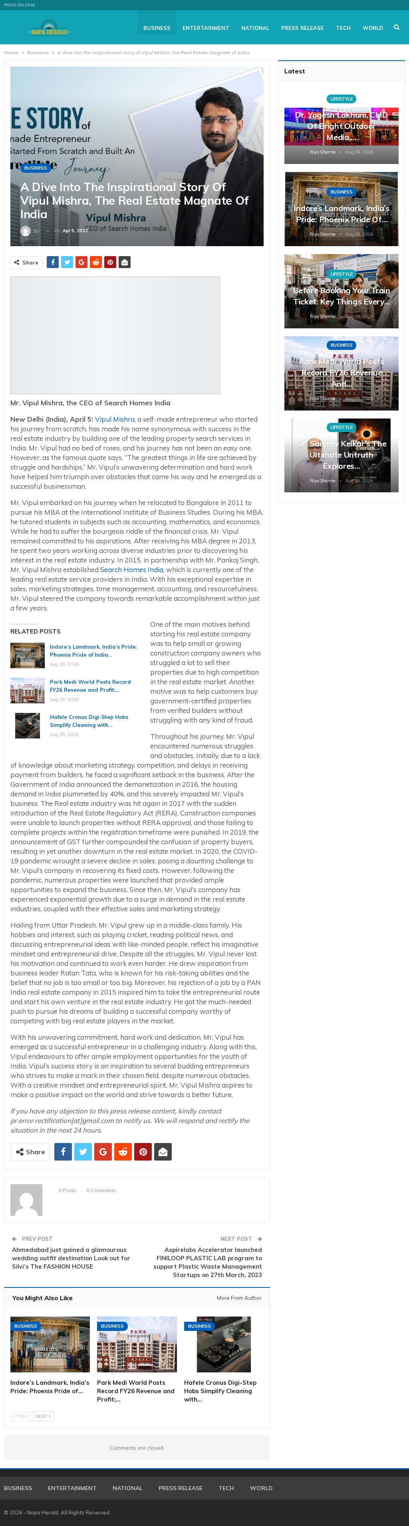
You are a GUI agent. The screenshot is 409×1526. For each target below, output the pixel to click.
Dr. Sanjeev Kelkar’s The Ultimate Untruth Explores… (342, 454)
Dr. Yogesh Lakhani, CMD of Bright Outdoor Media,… (341, 126)
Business (157, 28)
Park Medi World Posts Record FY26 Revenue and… (341, 372)
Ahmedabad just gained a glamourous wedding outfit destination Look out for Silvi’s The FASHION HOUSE (71, 1258)
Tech (343, 28)
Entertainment (206, 28)
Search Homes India (131, 569)
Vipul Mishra (115, 419)
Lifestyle (341, 99)
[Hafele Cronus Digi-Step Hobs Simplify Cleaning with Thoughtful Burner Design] (27, 725)
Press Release (19, 5)
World (373, 28)
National (255, 28)
